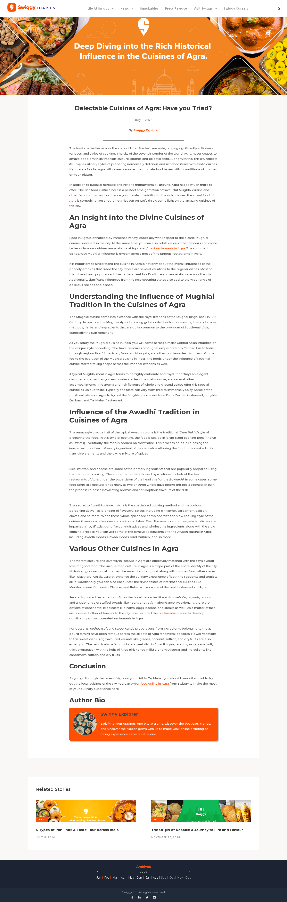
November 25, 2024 (165, 837)
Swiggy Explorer (146, 130)
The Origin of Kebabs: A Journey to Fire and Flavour (197, 830)
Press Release (176, 8)
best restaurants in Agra (166, 248)
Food (42, 819)
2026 (143, 872)
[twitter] (146, 897)
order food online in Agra (150, 683)
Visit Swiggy (203, 8)
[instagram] (154, 897)
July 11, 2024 (45, 837)
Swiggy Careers (236, 8)
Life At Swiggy (98, 8)
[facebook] (132, 897)
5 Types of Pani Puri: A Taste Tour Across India (77, 830)
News (124, 8)
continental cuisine (173, 613)
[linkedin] (139, 897)
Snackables (149, 8)
